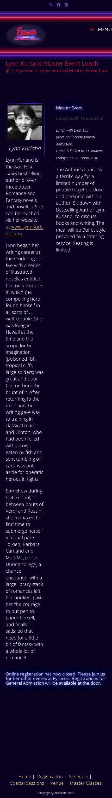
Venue (57, 783)
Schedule (78, 776)
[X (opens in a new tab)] (51, 5)
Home (24, 776)
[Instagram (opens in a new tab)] (66, 5)
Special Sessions (27, 783)
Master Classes (86, 783)
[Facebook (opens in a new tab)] (59, 5)
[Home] (8, 70)
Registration (50, 776)
